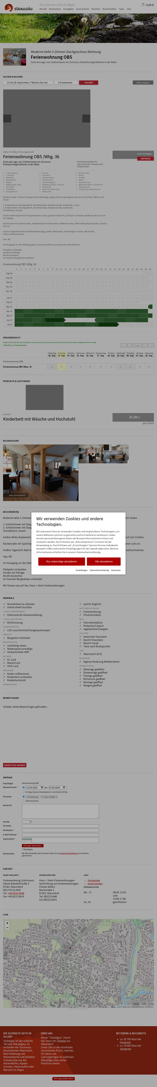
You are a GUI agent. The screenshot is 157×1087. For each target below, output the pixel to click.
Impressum (116, 570)
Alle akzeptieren (104, 561)
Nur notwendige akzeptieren (61, 561)
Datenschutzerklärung (99, 570)
